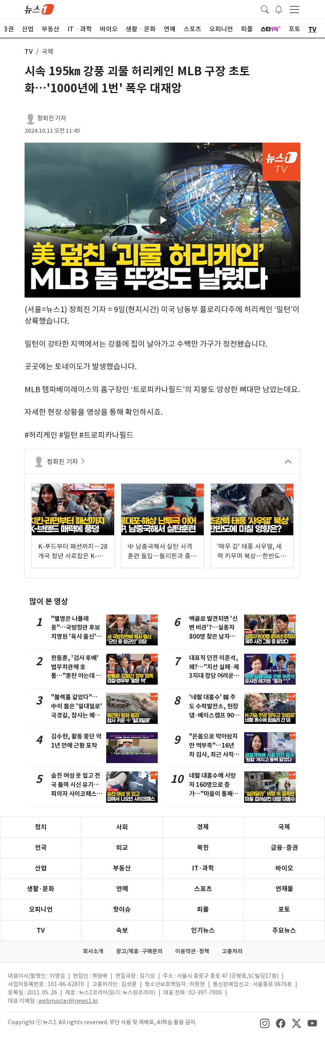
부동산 (122, 868)
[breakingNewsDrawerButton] (279, 9)
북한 (203, 848)
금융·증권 (284, 848)
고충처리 (232, 951)
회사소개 (93, 951)
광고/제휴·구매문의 (139, 951)
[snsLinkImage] (265, 1023)
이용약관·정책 (192, 951)
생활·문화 (40, 889)
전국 (41, 848)
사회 (122, 827)
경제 (203, 827)
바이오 (284, 868)
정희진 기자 (51, 118)
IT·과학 (203, 868)
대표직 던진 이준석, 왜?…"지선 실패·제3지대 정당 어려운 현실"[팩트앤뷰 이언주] (215, 676)
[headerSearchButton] (265, 9)
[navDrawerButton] (294, 9)
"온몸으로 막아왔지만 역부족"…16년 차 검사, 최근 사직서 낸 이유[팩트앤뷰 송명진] (214, 754)
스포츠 (203, 889)
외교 (122, 848)
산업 (41, 868)
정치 (41, 827)
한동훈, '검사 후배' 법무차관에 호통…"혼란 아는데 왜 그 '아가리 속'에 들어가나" (76, 676)
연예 (122, 889)
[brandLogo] (39, 9)
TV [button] (29, 51)
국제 (284, 827)
